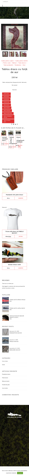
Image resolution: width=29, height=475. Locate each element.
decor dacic (6, 96)
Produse (14, 442)
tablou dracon (7, 110)
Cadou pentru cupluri (7, 60)
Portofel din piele (6, 384)
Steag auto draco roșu (17, 299)
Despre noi (8, 442)
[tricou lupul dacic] (14, 219)
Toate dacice (22, 63)
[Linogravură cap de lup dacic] (11, 133)
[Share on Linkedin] (15, 124)
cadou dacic (6, 93)
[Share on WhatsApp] (17, 124)
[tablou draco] (11, 54)
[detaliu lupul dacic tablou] (17, 54)
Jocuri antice (5, 388)
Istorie (3, 364)
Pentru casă (6, 63)
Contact (23, 442)
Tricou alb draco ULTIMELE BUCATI (14, 232)
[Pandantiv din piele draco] (14, 182)
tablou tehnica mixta (7, 121)
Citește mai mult (19, 146)
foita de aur (6, 99)
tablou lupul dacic (8, 113)
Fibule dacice (14, 341)
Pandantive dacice (16, 333)
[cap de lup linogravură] (23, 54)
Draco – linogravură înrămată (20, 140)
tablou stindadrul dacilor (8, 117)
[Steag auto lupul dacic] (5, 309)
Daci (24, 65)
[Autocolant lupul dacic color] (14, 252)
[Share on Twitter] (13, 124)
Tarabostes (18, 65)
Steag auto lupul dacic (17, 308)
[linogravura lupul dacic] (18, 133)
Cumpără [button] (5, 143)
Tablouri (14, 63)
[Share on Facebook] (11, 124)
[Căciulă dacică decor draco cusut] (5, 317)
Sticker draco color (14, 264)
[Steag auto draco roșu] (5, 300)
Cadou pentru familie (21, 60)
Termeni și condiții (6, 444)
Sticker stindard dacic (5, 139)
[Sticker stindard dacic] (3, 133)
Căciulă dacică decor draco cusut (17, 316)
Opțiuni (21, 236)
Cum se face (5, 361)
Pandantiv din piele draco (14, 194)
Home (3, 442)
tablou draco (7, 107)
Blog (19, 442)
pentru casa (6, 102)
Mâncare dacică (15, 350)
